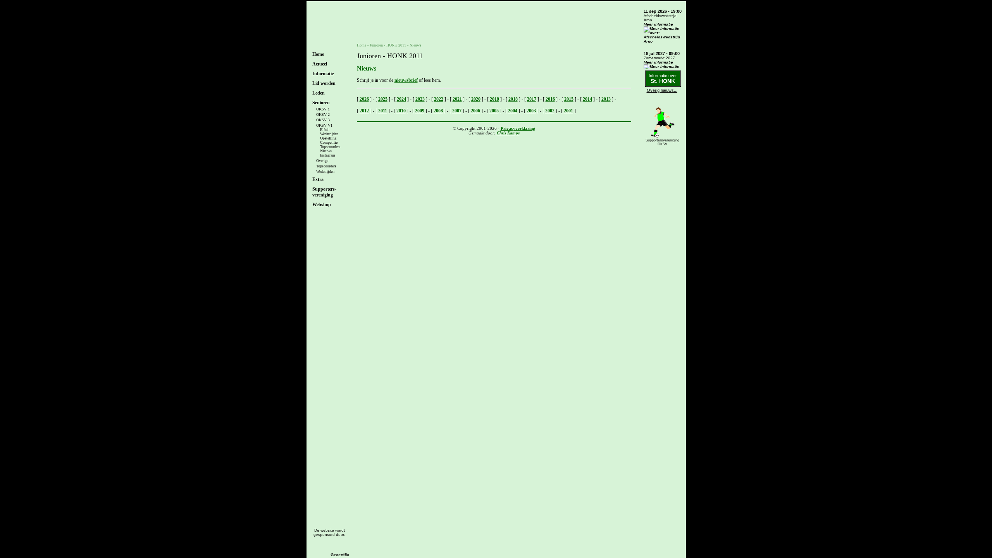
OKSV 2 (323, 114)
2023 (420, 99)
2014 (587, 99)
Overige (322, 160)
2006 (475, 111)
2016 (550, 99)
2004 (512, 111)
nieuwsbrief (406, 80)
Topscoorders (330, 147)
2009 (419, 111)
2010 (401, 111)
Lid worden (324, 83)
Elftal (324, 129)
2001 (568, 111)
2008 (438, 111)
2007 (457, 111)
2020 (475, 99)
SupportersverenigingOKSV (662, 142)
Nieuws (326, 151)
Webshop (321, 204)
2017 (531, 99)
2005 (494, 111)
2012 (364, 111)
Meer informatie (658, 24)
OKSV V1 (324, 125)
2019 (494, 99)
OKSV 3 (323, 120)
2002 (550, 111)
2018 (513, 99)
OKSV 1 (323, 109)
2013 (606, 99)
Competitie (329, 142)
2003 (531, 111)
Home (318, 54)
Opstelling (328, 138)
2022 (438, 99)
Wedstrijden (329, 134)
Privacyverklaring (518, 128)
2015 (569, 99)
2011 (382, 111)
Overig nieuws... (662, 90)
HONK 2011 (396, 45)
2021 (457, 99)
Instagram (327, 155)
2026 (364, 99)
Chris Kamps (508, 133)
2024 (401, 99)
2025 (383, 99)
